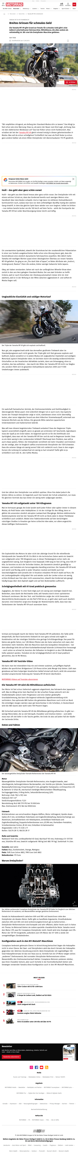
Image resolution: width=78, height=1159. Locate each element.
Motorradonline (24, 1151)
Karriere (64, 1104)
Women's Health (64, 1151)
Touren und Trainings (19, 1077)
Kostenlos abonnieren (11, 1057)
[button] (39, 65)
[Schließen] (73, 179)
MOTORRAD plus (67, 1087)
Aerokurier (6, 1145)
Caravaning (37, 1145)
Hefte (37, 1)
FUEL (47, 1120)
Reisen (48, 8)
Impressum (13, 1104)
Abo (33, 1)
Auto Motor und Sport (19, 1145)
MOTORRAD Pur (21, 1093)
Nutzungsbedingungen (31, 1104)
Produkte (43, 1)
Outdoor (34, 1151)
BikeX (29, 1145)
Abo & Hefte (55, 1120)
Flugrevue (53, 1145)
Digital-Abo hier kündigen (36, 1093)
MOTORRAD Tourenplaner (52, 1087)
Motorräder (16, 8)
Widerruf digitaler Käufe (54, 1093)
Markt (74, 8)
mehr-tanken (69, 1145)
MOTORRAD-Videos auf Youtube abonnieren (20, 679)
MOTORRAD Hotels (10, 1087)
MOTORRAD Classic (38, 1120)
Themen (71, 1104)
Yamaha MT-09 (25, 132)
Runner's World (51, 1151)
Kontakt (5, 1104)
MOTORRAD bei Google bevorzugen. (57, 183)
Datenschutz (43, 1104)
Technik (42, 8)
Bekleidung (26, 8)
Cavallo (45, 1145)
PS (29, 1120)
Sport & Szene (65, 8)
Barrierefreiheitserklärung (39, 1109)
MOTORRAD (22, 1120)
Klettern (60, 1145)
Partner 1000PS (60, 1077)
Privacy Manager (55, 1104)
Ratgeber (55, 8)
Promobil (42, 1151)
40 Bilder (72, 82)
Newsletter (21, 1087)
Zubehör (34, 8)
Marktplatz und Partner (34, 1087)
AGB (20, 1104)
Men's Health (13, 1151)
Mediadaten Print (48, 1077)
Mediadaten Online (34, 1077)
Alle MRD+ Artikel (7, 8)
